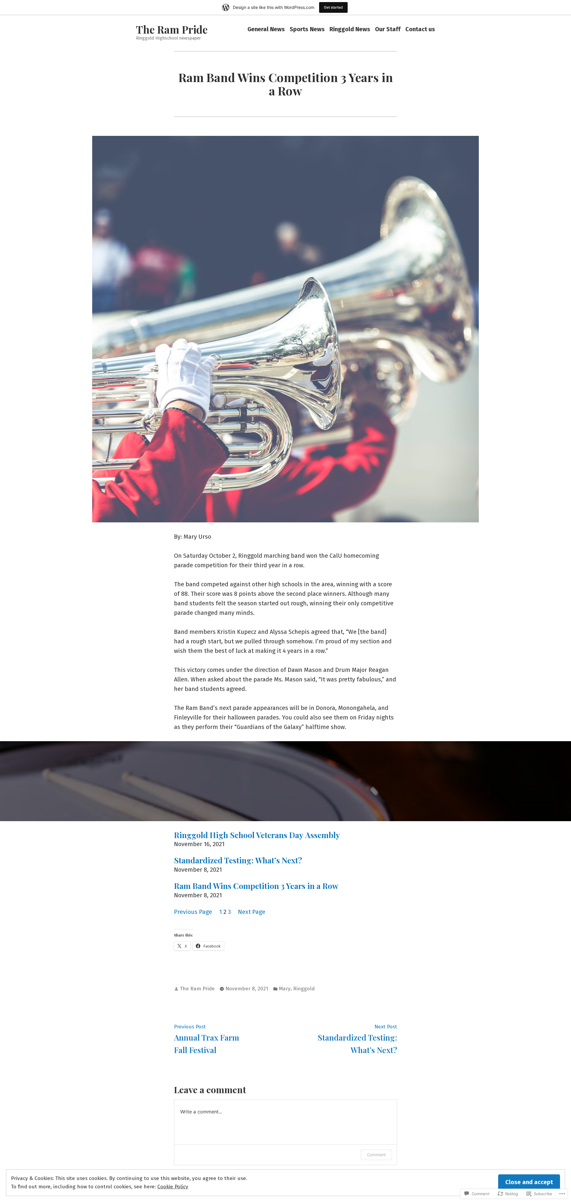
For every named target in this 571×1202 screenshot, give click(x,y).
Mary (285, 989)
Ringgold (304, 989)
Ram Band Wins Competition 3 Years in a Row (256, 886)
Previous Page (193, 911)
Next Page (251, 911)
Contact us (420, 29)
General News (266, 29)
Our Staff (388, 29)
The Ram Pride (172, 29)
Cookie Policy (172, 1187)
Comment (376, 1154)
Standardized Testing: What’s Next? (238, 860)
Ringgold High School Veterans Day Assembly (257, 835)
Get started (333, 7)
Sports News (307, 29)
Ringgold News (350, 29)
